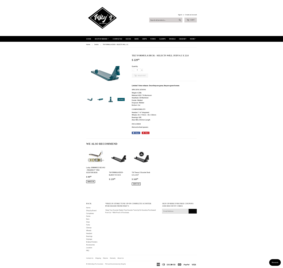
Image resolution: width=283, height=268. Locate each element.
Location (89, 248)
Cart (192, 20)
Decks (128, 39)
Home (88, 39)
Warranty (113, 258)
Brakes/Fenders (91, 242)
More (192, 39)
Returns (105, 258)
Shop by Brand (101, 39)
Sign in (180, 15)
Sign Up (192, 211)
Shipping (98, 258)
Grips (144, 39)
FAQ (87, 250)
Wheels (172, 39)
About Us (121, 258)
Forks (153, 39)
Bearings (89, 236)
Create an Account (191, 15)
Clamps (162, 39)
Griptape (89, 239)
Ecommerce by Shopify (118, 264)
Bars (137, 39)
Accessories (90, 245)
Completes (117, 39)
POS (106, 264)
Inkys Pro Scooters (97, 264)
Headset (182, 39)
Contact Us (89, 258)
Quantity (135, 66)
